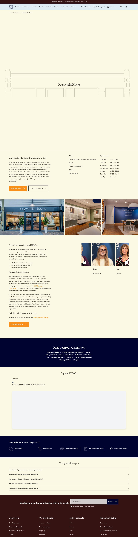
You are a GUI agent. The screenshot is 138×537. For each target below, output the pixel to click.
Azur (69, 360)
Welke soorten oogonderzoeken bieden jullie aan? (24, 488)
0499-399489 (73, 173)
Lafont (71, 355)
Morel (66, 355)
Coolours (50, 352)
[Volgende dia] (126, 263)
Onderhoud (103, 535)
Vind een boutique (44, 523)
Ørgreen (58, 357)
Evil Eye (75, 360)
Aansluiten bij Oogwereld (16, 531)
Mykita (88, 352)
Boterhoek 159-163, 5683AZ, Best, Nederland (82, 159)
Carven (82, 357)
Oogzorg (42, 531)
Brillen (71, 523)
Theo (47, 357)
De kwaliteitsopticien (106, 527)
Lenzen (72, 527)
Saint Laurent (79, 352)
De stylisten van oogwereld (108, 531)
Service (11, 535)
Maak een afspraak (17, 324)
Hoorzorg (42, 535)
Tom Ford (70, 357)
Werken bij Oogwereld (16, 527)
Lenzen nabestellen (37, 188)
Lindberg (71, 352)
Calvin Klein (87, 355)
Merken (72, 535)
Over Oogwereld (14, 523)
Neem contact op (44, 527)
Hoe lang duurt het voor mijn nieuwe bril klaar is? (23, 483)
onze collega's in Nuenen (40, 317)
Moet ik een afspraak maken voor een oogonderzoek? (25, 470)
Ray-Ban (57, 352)
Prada (77, 357)
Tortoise (64, 352)
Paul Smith (78, 355)
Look (64, 357)
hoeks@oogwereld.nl (75, 166)
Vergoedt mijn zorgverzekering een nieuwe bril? (23, 474)
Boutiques (17, 13)
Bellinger (49, 355)
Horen (71, 531)
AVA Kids (89, 357)
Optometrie (12, 288)
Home (10, 13)
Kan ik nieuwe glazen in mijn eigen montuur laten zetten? (26, 479)
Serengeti (63, 360)
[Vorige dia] (84, 263)
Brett (52, 357)
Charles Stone (58, 355)
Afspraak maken (16, 188)
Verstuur (112, 501)
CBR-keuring (38, 286)
